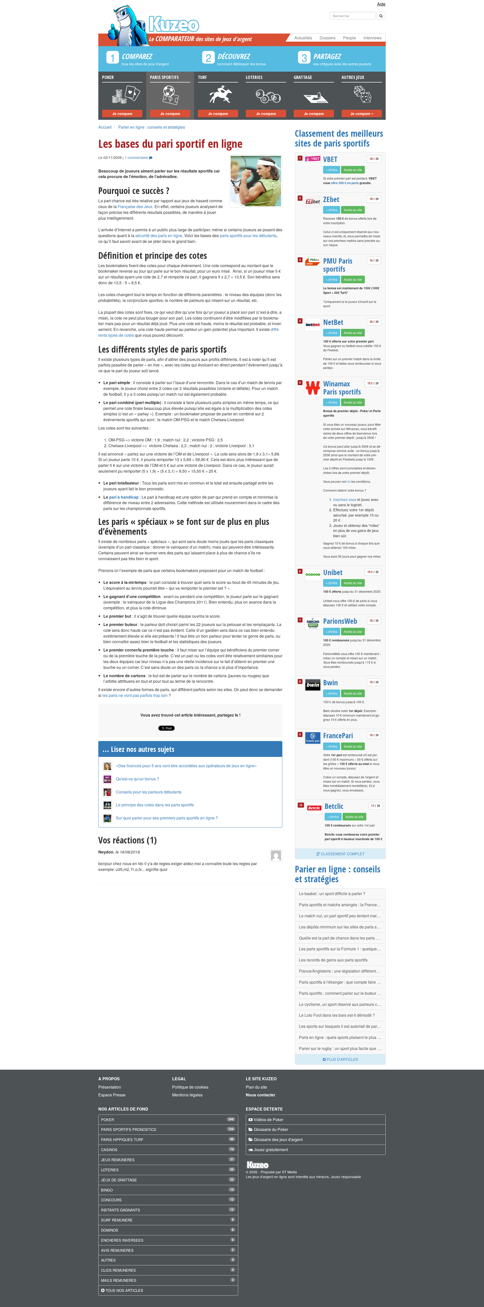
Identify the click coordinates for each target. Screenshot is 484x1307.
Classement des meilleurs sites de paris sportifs (339, 138)
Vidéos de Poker (268, 1119)
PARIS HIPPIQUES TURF (122, 1139)
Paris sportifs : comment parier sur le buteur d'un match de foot (342, 993)
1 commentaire (137, 157)
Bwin (330, 682)
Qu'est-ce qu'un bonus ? (137, 779)
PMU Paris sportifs (337, 265)
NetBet (333, 322)
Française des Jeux (135, 206)
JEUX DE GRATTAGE (119, 1179)
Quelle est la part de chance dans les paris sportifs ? (342, 938)
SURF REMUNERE (117, 1220)
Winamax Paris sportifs (342, 387)
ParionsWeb (340, 621)
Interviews (373, 38)
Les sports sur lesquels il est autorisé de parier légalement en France (342, 1026)
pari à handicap (124, 497)
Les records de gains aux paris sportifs (333, 960)
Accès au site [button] (353, 169)
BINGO (107, 1189)
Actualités (303, 38)
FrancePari (338, 735)
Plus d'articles (342, 1059)
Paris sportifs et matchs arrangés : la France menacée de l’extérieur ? (342, 904)
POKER (107, 1119)
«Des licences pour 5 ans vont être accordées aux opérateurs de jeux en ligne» (186, 766)
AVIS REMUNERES (117, 1250)
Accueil (105, 127)
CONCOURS (111, 1199)
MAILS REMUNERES (118, 1280)
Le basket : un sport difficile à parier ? (332, 893)
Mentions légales (187, 1095)
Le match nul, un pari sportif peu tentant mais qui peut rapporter (342, 916)
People (349, 38)
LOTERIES (110, 1169)
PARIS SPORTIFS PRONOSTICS (128, 1129)
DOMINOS (109, 1230)
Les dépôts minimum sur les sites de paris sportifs (342, 927)
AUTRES (108, 1260)
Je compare (122, 113)
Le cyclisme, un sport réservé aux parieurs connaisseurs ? (342, 1004)
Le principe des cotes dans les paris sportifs (155, 805)
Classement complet (342, 853)
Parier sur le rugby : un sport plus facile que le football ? (342, 1048)
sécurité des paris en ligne (158, 235)
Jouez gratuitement (271, 1149)
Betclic (334, 806)
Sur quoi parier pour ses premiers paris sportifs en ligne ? (167, 818)
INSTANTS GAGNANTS (120, 1209)
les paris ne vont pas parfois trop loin (135, 695)
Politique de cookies (190, 1087)
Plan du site (256, 1087)
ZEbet (331, 199)
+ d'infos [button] (331, 169)
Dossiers (328, 38)
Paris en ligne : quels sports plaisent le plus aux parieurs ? (342, 1037)
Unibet (333, 572)
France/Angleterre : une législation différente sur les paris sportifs (342, 971)
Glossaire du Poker (271, 1129)
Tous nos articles (124, 1290)
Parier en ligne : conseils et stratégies (151, 127)
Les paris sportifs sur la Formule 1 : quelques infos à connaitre (342, 949)
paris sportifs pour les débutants (248, 235)
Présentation (109, 1087)
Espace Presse (112, 1095)
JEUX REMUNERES (118, 1159)
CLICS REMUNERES (118, 1270)
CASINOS (109, 1149)
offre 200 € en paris (345, 183)
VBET (330, 159)
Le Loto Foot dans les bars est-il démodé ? (337, 1015)
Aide (381, 4)
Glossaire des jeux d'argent (278, 1139)
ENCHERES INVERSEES (122, 1240)
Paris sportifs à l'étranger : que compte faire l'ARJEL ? (342, 982)
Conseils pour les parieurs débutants (149, 792)
